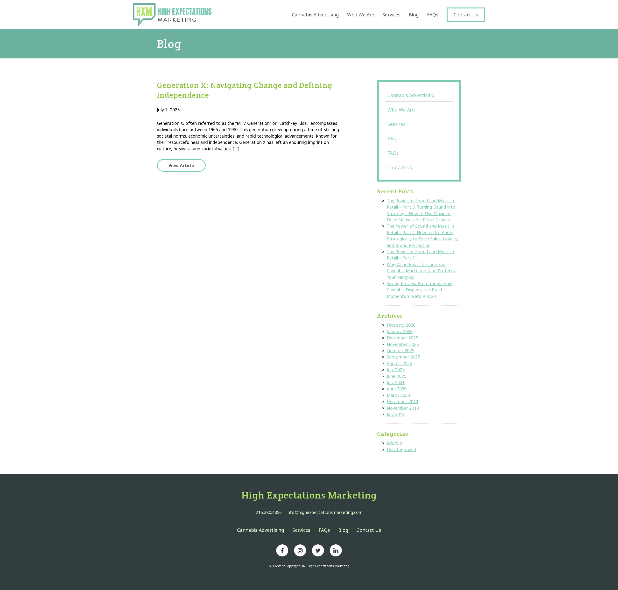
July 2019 (396, 414)
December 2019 (402, 401)
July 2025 (396, 369)
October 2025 (400, 350)
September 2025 (403, 357)
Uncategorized (401, 449)
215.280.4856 (269, 512)
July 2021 (396, 382)
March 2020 (398, 395)
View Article (181, 165)
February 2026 (401, 325)
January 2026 (400, 331)
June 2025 (396, 376)
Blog (414, 14)
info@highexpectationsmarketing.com (325, 512)
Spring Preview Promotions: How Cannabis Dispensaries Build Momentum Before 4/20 (419, 290)
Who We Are (360, 14)
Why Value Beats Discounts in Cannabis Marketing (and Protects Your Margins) (421, 270)
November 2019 (403, 408)
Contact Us (466, 14)
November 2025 (403, 344)
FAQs (432, 14)
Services (391, 14)
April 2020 (397, 389)
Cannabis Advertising (315, 14)
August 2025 (399, 363)
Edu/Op (394, 443)
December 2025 (402, 338)
